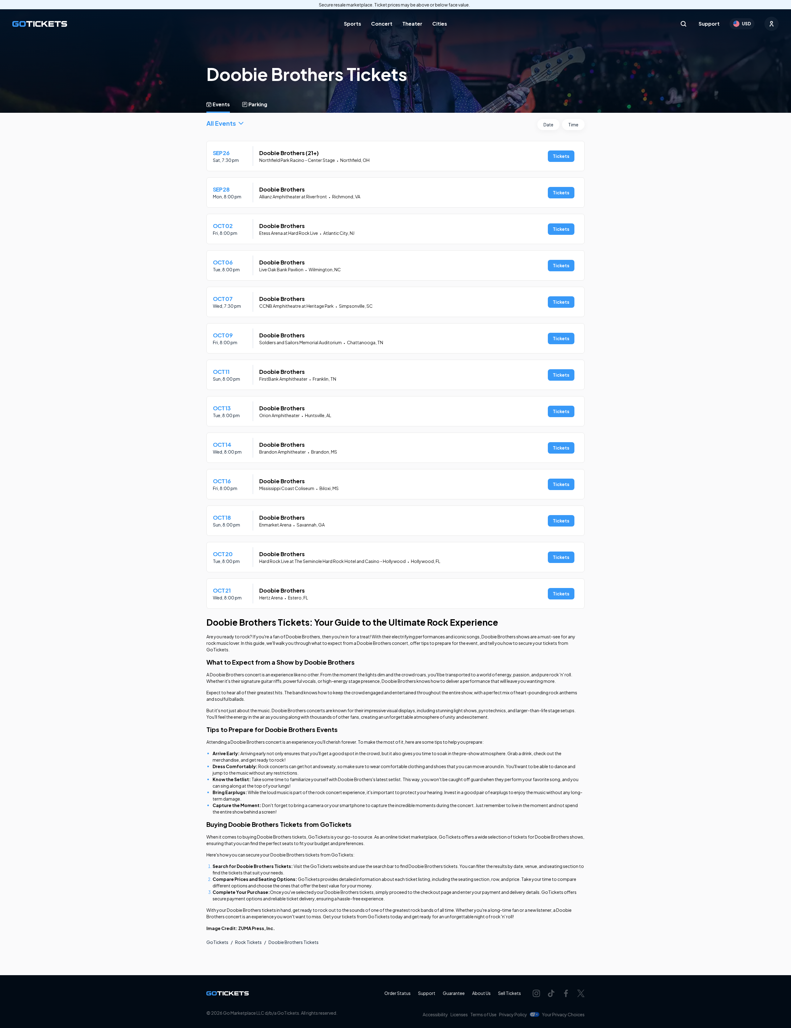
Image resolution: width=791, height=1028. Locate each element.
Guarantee (454, 993)
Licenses (459, 1014)
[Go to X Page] (581, 993)
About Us (481, 993)
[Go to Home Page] (39, 24)
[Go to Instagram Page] (536, 993)
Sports (352, 23)
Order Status (397, 993)
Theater (412, 23)
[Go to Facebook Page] (566, 993)
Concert (381, 23)
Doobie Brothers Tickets (294, 942)
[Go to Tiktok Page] (551, 993)
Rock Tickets (248, 942)
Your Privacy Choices (563, 1014)
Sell (509, 993)
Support (709, 23)
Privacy (513, 1014)
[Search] (683, 24)
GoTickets (217, 942)
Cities (439, 23)
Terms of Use (483, 1014)
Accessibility (435, 1014)
